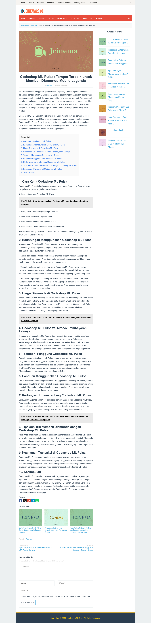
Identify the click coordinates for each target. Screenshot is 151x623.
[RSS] (130, 2)
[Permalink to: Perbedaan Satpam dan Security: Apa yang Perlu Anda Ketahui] (56, 517)
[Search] (129, 18)
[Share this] (20, 500)
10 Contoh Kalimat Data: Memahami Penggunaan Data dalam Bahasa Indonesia (76, 547)
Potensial (29, 539)
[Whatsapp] (37, 500)
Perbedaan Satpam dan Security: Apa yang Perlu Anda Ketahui (55, 530)
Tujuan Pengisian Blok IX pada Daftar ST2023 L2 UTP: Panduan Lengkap (35, 547)
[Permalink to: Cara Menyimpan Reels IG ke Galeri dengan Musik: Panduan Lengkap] (30, 517)
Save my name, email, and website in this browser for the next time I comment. (56, 596)
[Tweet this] (25, 500)
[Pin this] (29, 500)
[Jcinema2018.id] (32, 10)
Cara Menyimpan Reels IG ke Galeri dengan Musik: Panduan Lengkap (30, 530)
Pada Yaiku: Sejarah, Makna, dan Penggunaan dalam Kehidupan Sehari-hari (81, 530)
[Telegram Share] (33, 500)
